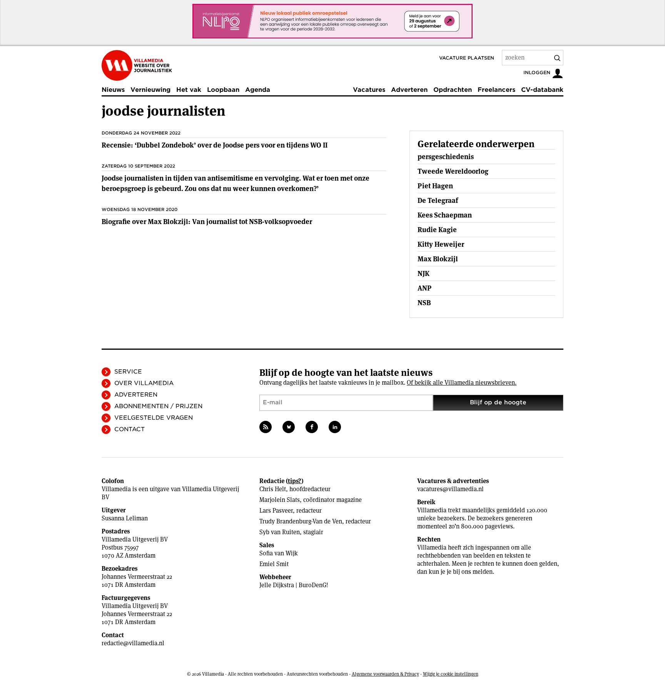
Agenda (257, 89)
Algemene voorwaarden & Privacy (385, 674)
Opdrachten (452, 89)
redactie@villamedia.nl (133, 643)
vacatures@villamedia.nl (450, 489)
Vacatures (369, 89)
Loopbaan (223, 89)
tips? (294, 481)
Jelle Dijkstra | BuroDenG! (293, 585)
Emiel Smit (274, 564)
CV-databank (542, 89)
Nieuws (113, 89)
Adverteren (409, 89)
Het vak (188, 89)
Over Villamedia (144, 383)
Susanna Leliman (125, 518)
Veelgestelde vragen (153, 417)
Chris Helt (272, 489)
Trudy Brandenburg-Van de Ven (300, 521)
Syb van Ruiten (279, 532)
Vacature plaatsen (466, 58)
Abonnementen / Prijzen (158, 406)
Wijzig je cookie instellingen (450, 674)
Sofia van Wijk (278, 553)
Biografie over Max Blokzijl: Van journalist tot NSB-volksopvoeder (207, 221)
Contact (129, 429)
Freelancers (496, 89)
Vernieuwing (150, 89)
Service (128, 371)
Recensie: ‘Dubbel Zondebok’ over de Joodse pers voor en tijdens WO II (214, 145)
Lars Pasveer (276, 511)
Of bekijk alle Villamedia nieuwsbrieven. (461, 383)
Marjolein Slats (279, 500)
